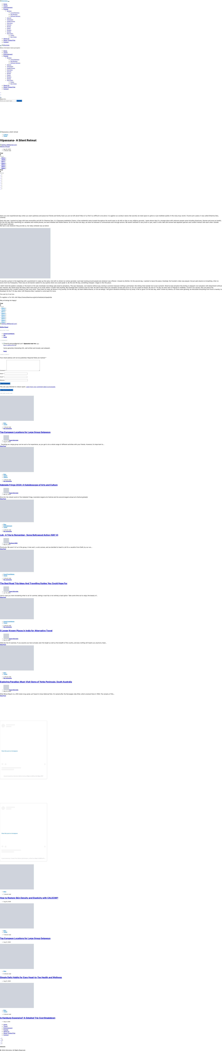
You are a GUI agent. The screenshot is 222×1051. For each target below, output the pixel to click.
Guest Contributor (8, 333)
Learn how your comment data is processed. (40, 387)
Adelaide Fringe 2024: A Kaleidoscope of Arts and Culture (28, 485)
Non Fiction (13, 37)
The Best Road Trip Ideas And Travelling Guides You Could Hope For (33, 583)
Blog (4, 423)
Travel (5, 6)
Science (9, 18)
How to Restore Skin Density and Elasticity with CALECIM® (29, 898)
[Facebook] (0, 95)
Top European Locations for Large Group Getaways (25, 432)
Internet (9, 25)
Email (2, 377)
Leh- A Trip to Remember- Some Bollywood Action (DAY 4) (29, 535)
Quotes (9, 31)
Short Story (10, 33)
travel (5, 337)
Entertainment (7, 7)
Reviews (9, 11)
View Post (3, 446)
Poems (9, 28)
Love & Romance (14, 12)
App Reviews (13, 14)
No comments (7, 428)
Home (5, 4)
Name (2, 373)
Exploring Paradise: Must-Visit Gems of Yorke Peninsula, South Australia (36, 682)
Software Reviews (15, 16)
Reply (5, 351)
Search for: (3, 99)
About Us (6, 38)
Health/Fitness (11, 21)
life (4, 335)
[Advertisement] (111, 118)
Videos (5, 477)
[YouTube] (0, 94)
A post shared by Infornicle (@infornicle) (14, 776)
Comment (3, 370)
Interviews (10, 23)
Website (2, 380)
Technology (10, 19)
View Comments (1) (6, 390)
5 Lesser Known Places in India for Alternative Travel (26, 630)
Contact (6, 42)
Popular (5, 9)
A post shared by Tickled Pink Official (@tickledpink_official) (17, 858)
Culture (5, 134)
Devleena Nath (13, 543)
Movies (9, 26)
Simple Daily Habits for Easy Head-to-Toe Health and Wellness (31, 977)
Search (19, 101)
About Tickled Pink (9, 40)
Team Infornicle (13, 440)
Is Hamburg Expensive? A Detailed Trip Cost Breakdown (27, 1018)
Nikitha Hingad (5, 146)
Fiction (12, 35)
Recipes (9, 30)
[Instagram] (0, 92)
